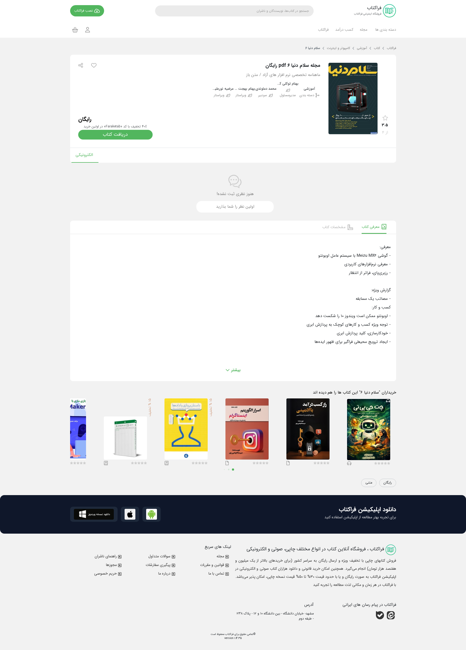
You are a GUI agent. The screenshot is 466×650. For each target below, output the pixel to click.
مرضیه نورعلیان (223, 89)
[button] (385, 30)
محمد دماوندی (265, 89)
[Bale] (380, 615)
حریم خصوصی (105, 573)
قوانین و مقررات (212, 565)
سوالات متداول (159, 556)
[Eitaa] (391, 615)
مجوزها (111, 565)
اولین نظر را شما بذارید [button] (235, 206)
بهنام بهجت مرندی (244, 89)
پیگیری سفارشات (158, 565)
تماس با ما (216, 573)
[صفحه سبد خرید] (75, 29)
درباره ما (164, 573)
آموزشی (309, 89)
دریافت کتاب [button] (115, 134)
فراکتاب (229, 634)
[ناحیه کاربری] (87, 30)
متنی (368, 482)
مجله (220, 556)
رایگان (387, 482)
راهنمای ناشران (106, 556)
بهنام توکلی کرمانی (288, 83)
